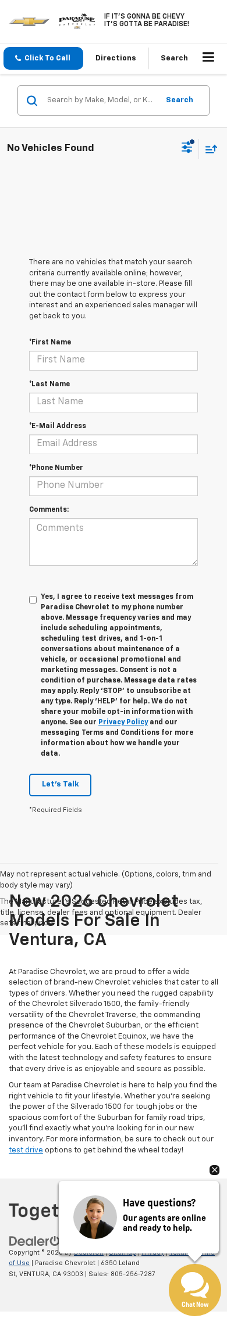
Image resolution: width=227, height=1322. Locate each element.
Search (179, 100)
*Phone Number (56, 468)
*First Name (50, 342)
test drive (26, 1150)
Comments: (49, 509)
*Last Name (49, 384)
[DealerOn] (38, 1241)
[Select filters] (187, 148)
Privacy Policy (123, 722)
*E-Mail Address (57, 426)
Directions (115, 58)
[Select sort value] (208, 149)
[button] (43, 58)
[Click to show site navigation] (208, 59)
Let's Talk (60, 784)
